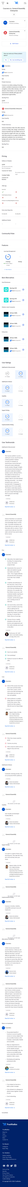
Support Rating (5, 410)
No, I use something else (16, 60)
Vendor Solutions (6, 1155)
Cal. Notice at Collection (8, 1177)
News (3, 1138)
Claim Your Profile (7, 1157)
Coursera (11, 21)
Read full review (9, 506)
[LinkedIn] (15, 1165)
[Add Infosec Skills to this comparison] (23, 314)
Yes (6, 60)
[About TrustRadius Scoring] (3, 72)
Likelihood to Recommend (8, 367)
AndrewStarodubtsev (13, 781)
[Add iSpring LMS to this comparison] (23, 289)
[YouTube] (4, 1165)
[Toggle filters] (3, 3)
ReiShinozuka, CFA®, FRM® (14, 633)
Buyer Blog (5, 1148)
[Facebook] (8, 1165)
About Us (4, 1132)
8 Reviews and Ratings (13, 35)
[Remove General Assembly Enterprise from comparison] (24, 30)
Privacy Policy (5, 1173)
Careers (4, 1136)
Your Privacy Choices (7, 1175)
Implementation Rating (8, 424)
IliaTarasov (11, 1067)
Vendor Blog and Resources (9, 1159)
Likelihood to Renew (7, 381)
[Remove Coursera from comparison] (24, 20)
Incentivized (8, 498)
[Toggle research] (7, 3)
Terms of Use (5, 1169)
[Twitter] (11, 1165)
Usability (4, 396)
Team (3, 1134)
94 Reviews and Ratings (14, 23)
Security (4, 1171)
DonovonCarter (12, 971)
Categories (5, 1146)
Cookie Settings (6, 1179)
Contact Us (5, 1139)
